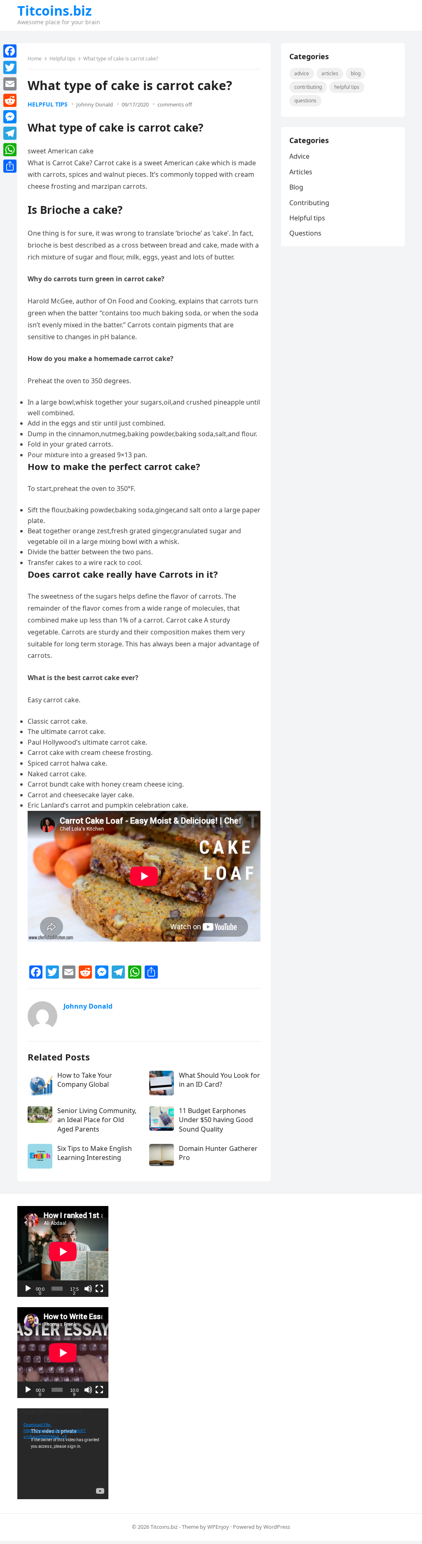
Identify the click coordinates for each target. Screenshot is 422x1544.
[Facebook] (10, 51)
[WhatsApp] (10, 149)
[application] (62, 1251)
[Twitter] (10, 67)
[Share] (10, 166)
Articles (329, 73)
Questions (305, 100)
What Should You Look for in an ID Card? (219, 1080)
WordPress (276, 1526)
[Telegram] (10, 133)
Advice (301, 73)
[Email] (10, 84)
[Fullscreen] (99, 1289)
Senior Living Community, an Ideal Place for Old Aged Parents (96, 1120)
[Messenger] (10, 117)
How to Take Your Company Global (84, 1080)
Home (35, 58)
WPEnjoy (218, 1526)
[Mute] (88, 1289)
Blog (356, 73)
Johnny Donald (94, 104)
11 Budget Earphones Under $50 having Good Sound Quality (216, 1120)
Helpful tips (62, 58)
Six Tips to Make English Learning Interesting (94, 1153)
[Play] (28, 1289)
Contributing (308, 86)
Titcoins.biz (54, 10)
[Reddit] (10, 100)
